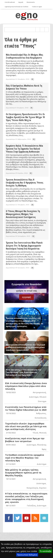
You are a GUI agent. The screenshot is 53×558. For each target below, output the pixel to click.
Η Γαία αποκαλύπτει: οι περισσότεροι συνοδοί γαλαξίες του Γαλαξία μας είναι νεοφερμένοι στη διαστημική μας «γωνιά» (26, 497)
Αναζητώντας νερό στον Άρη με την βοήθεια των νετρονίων (24, 440)
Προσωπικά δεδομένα (27, 555)
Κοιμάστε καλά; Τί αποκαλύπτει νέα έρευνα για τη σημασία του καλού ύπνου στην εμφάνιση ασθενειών (24, 148)
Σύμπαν (42, 488)
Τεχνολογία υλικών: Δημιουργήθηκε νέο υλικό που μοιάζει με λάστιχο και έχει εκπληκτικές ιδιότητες (26, 426)
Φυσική (42, 432)
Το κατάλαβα (45, 551)
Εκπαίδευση (40, 418)
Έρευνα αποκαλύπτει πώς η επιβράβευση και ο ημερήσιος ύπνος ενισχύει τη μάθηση (24, 182)
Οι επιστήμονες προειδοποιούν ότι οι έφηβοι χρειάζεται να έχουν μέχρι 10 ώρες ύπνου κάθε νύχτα (25, 117)
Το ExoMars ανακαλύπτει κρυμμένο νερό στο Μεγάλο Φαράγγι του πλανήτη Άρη (24, 457)
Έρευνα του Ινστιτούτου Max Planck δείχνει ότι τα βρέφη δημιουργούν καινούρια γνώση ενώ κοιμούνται (24, 245)
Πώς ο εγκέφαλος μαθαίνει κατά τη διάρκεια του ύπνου (24, 87)
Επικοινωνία (31, 2)
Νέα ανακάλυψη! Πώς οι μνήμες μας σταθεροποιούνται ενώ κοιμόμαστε (24, 56)
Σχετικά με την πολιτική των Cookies (16, 6)
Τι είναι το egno (37, 6)
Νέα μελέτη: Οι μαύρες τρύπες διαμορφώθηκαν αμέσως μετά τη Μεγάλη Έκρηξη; (23, 472)
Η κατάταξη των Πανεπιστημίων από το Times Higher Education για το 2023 (26, 408)
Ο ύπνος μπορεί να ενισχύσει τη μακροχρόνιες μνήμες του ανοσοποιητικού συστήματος (23, 214)
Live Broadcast (10, 2)
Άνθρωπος (41, 413)
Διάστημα (34, 397)
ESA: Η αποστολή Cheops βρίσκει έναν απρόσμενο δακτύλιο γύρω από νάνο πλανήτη (26, 386)
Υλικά (35, 432)
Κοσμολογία (32, 488)
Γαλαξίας (31, 505)
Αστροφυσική (39, 392)
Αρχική (20, 2)
